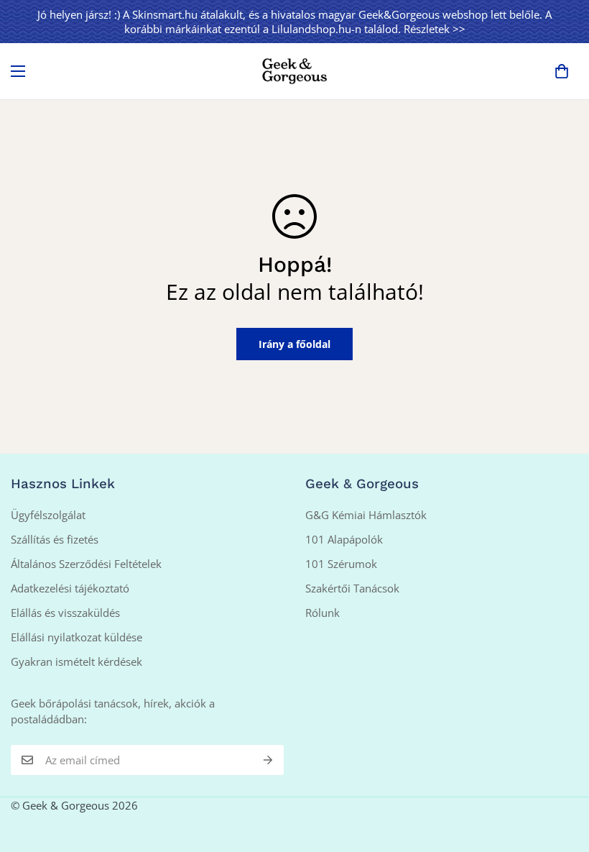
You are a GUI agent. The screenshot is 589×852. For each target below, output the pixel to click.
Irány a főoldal (294, 344)
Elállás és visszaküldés (65, 612)
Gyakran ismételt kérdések (76, 661)
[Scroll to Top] (561, 773)
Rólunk (322, 612)
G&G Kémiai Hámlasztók (366, 515)
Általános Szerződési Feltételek (86, 563)
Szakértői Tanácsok (352, 588)
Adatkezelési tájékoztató (70, 588)
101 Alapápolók (344, 539)
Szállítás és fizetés (54, 539)
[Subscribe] (268, 760)
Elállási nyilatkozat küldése (76, 637)
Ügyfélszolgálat (48, 515)
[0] (561, 71)
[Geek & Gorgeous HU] (294, 71)
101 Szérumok (341, 563)
